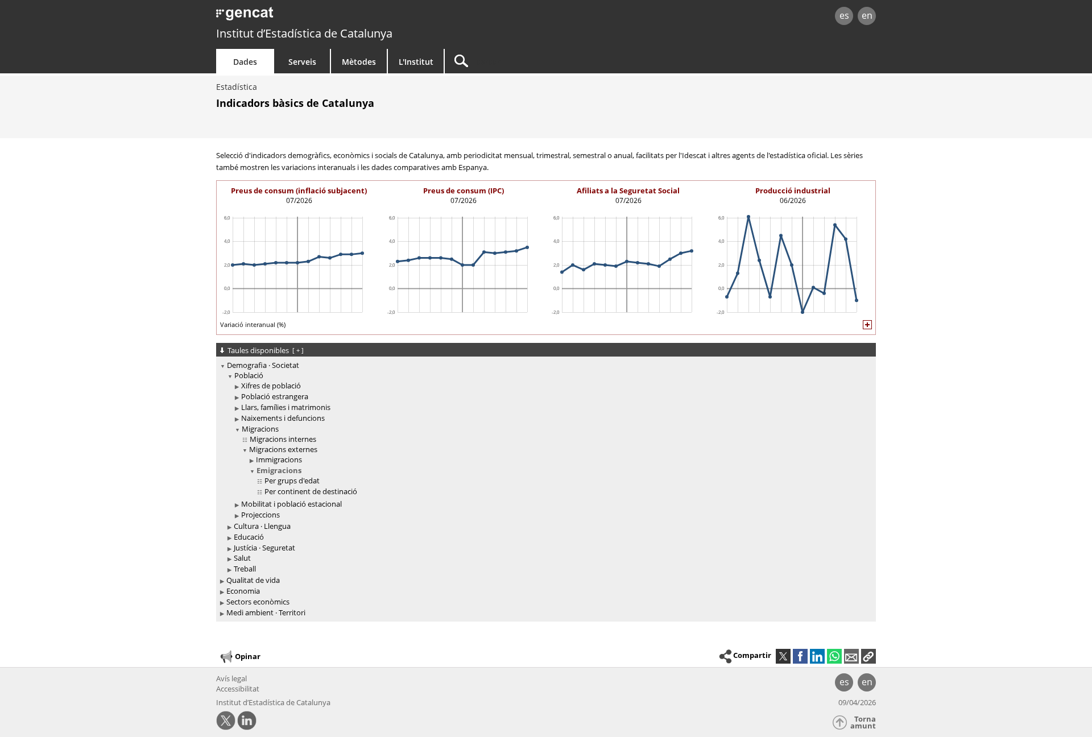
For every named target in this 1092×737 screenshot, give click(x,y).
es (844, 15)
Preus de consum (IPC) (463, 190)
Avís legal (231, 678)
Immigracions (279, 459)
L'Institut (416, 61)
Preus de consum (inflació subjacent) (299, 190)
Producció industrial (792, 190)
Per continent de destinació (310, 491)
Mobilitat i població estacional (291, 504)
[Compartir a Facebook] (800, 656)
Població (248, 375)
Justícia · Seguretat (264, 548)
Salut (242, 558)
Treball (245, 569)
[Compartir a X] (783, 656)
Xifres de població (271, 385)
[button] (868, 656)
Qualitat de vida (253, 580)
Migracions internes (283, 439)
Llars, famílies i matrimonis (285, 407)
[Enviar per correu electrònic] (851, 656)
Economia (243, 591)
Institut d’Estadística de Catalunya (304, 33)
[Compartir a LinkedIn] (817, 656)
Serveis (302, 61)
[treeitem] (544, 467)
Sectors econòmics (257, 602)
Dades (245, 61)
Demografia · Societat (263, 365)
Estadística (236, 86)
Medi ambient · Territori (265, 612)
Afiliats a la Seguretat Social (628, 190)
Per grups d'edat (292, 480)
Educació (249, 537)
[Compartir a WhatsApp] (834, 656)
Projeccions (260, 515)
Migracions (260, 429)
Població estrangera (274, 396)
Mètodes (359, 61)
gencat (348, 17)
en (867, 15)
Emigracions (279, 470)
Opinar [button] (247, 656)
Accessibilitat (237, 689)
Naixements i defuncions (283, 418)
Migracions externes (283, 449)
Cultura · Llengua (262, 526)
